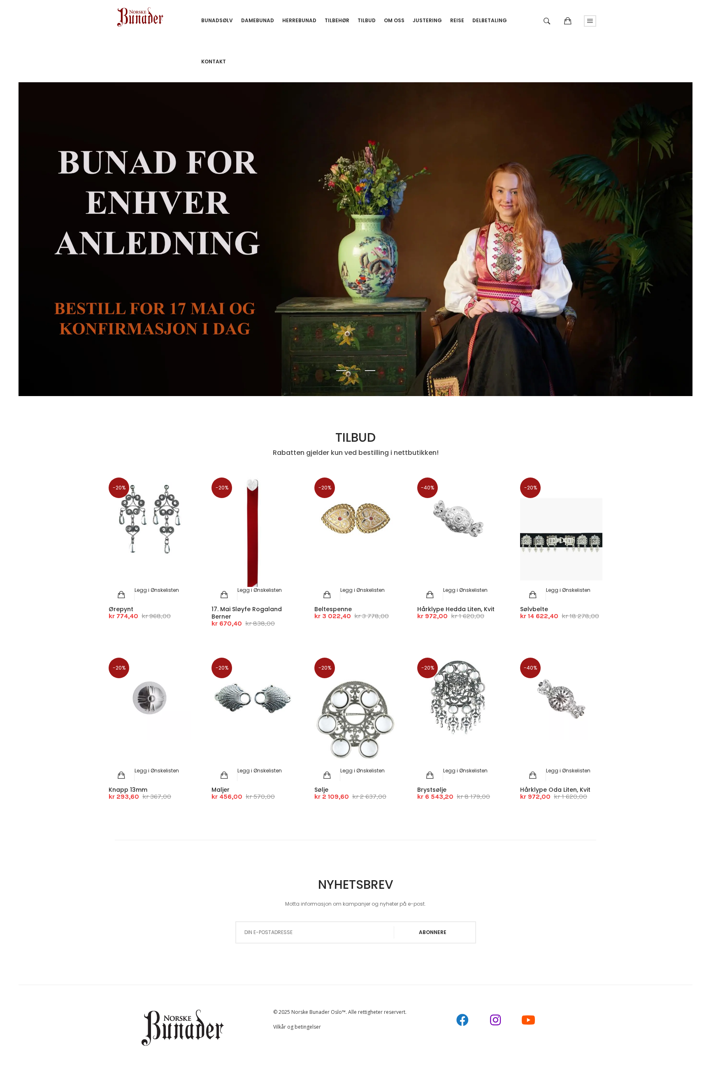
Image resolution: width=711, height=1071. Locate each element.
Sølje (321, 790)
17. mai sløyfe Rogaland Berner (246, 613)
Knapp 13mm (128, 790)
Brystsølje (431, 790)
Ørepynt (121, 609)
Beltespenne (333, 609)
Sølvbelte (534, 609)
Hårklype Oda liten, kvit (555, 790)
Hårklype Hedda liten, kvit (456, 609)
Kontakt (213, 61)
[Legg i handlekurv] (122, 595)
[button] (157, 589)
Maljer (220, 790)
